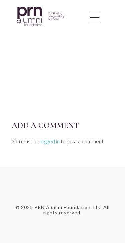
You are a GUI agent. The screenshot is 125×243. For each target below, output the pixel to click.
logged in (50, 141)
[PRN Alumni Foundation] (53, 16)
